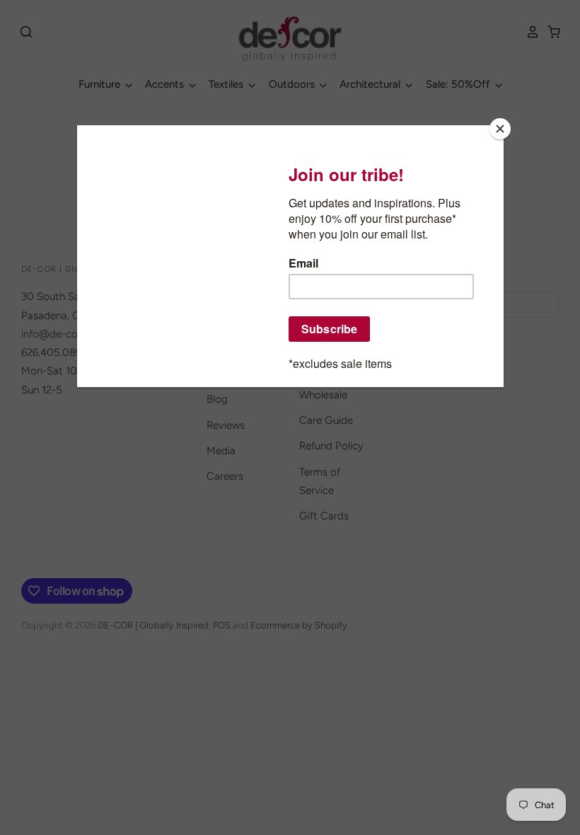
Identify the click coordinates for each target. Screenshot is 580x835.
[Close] (500, 128)
